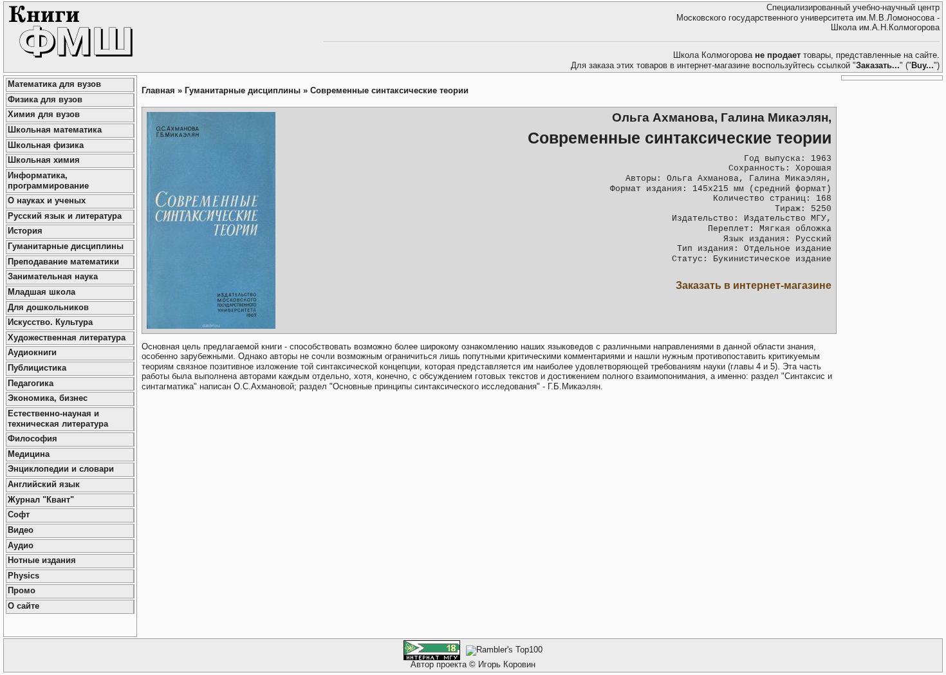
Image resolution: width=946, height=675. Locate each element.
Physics (23, 575)
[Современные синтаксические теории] (211, 220)
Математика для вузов (54, 84)
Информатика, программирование (48, 180)
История (25, 231)
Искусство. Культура (50, 322)
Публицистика (37, 368)
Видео (20, 530)
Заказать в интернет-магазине (753, 285)
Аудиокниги (32, 352)
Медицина (29, 454)
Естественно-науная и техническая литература (58, 419)
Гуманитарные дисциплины (66, 246)
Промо (21, 590)
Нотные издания (42, 560)
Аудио (20, 545)
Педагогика (30, 383)
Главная (158, 90)
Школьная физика (46, 145)
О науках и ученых (47, 200)
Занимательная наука (53, 276)
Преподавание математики (63, 261)
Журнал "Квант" (41, 499)
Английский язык (44, 484)
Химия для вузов (44, 114)
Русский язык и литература (65, 216)
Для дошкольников (48, 307)
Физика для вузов (45, 99)
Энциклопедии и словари (61, 469)
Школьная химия (44, 160)
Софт (19, 514)
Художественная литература (66, 337)
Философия (32, 438)
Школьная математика (55, 129)
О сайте (23, 606)
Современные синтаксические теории (389, 90)
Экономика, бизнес (48, 398)
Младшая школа (41, 292)
